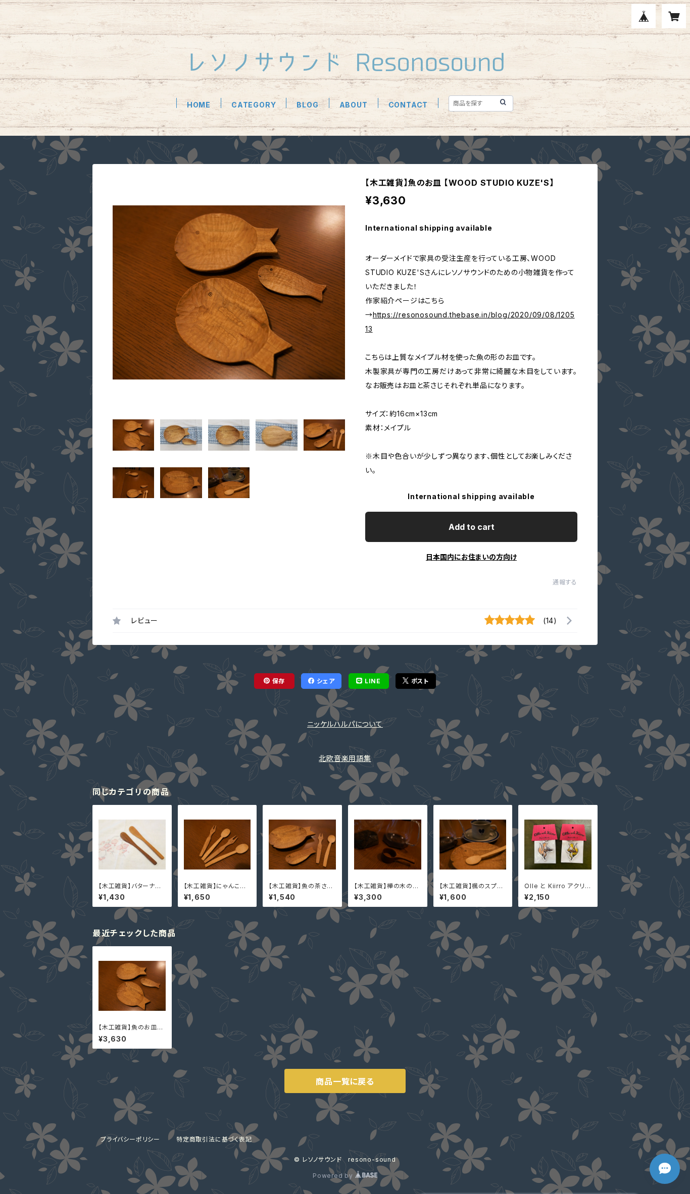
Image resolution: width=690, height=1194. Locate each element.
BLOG (307, 104)
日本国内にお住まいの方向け (471, 557)
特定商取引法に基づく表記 (214, 1139)
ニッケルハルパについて (345, 724)
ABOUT (353, 104)
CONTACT (408, 104)
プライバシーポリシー (130, 1139)
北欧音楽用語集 (345, 758)
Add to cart (472, 527)
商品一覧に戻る (345, 1081)
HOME (199, 104)
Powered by (334, 1175)
